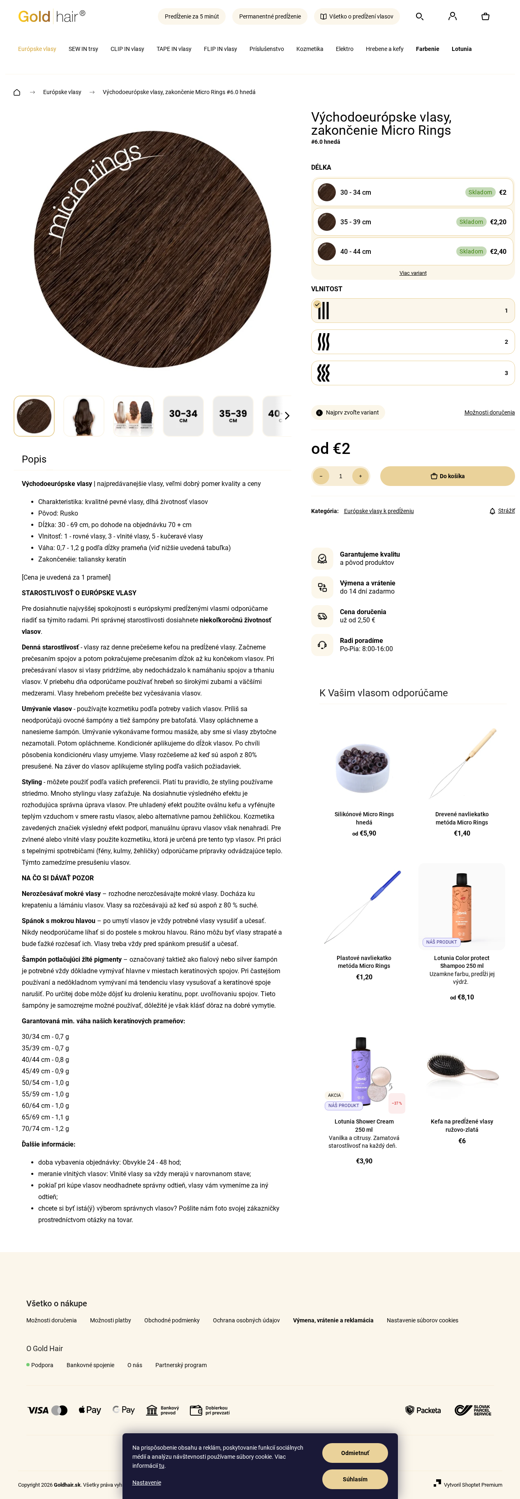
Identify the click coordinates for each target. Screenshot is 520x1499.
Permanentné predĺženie (270, 16)
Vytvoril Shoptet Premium (473, 1485)
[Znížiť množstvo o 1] (321, 476)
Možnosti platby (110, 1320)
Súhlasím (355, 1479)
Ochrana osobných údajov (246, 1320)
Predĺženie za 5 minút (192, 16)
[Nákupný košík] (485, 16)
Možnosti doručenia (490, 412)
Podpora (42, 1365)
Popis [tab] (34, 459)
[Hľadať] (419, 16)
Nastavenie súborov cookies (422, 1320)
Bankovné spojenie (90, 1365)
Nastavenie (146, 1482)
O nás (134, 1365)
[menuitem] (37, 49)
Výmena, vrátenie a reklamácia (333, 1320)
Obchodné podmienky (172, 1320)
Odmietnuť (355, 1453)
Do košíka (452, 476)
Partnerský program (181, 1365)
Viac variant (413, 273)
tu (161, 1465)
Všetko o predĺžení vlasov (361, 16)
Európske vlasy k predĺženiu (379, 511)
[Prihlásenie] (452, 16)
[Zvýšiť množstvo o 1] (360, 476)
